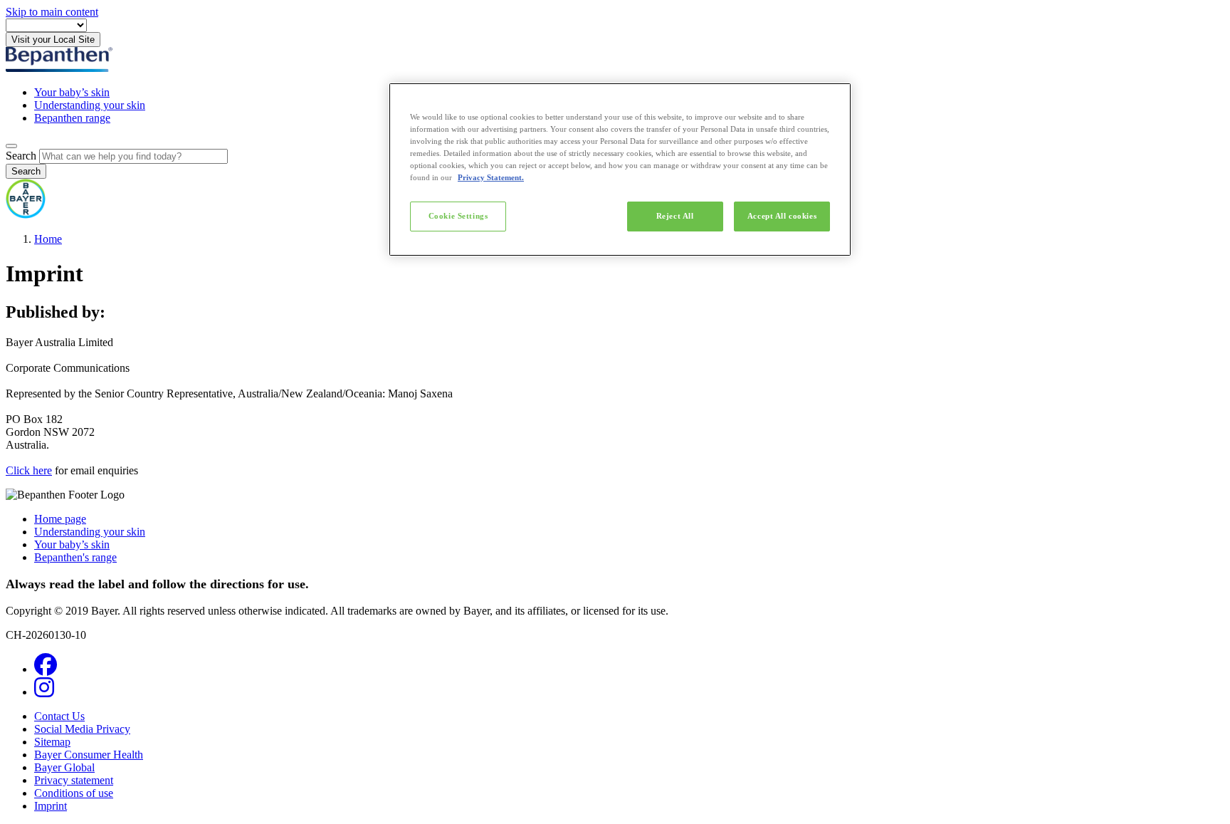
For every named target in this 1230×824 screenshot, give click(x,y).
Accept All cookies (781, 216)
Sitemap (52, 742)
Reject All (675, 216)
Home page (60, 519)
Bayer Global (64, 767)
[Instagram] (44, 692)
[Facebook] (45, 669)
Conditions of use (73, 793)
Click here (29, 470)
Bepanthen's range (75, 557)
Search (21, 156)
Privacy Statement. (491, 177)
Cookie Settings (458, 216)
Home (48, 239)
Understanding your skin (89, 105)
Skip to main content (52, 12)
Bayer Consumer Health (88, 755)
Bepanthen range (72, 118)
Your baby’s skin (72, 92)
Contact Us (59, 716)
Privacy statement (73, 780)
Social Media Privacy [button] (82, 729)
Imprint (50, 806)
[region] (620, 169)
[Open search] (11, 146)
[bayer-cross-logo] (26, 215)
